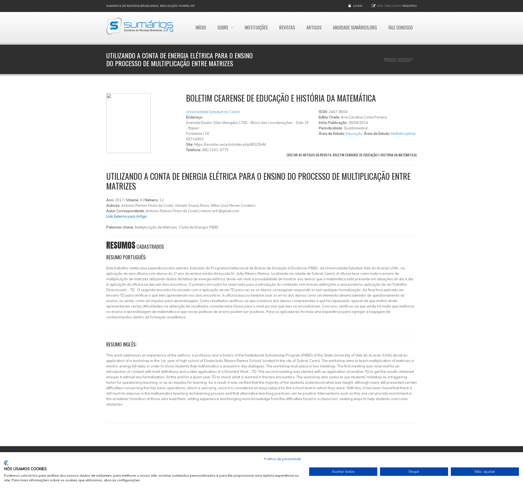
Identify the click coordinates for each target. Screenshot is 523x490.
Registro (410, 6)
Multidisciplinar (403, 133)
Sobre (223, 27)
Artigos (313, 27)
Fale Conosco (400, 27)
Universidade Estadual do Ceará (213, 111)
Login (357, 6)
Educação (354, 133)
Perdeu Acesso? (398, 60)
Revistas (287, 27)
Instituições (256, 27)
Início (201, 27)
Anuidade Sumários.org (355, 27)
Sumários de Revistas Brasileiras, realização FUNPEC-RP (150, 6)
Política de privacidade (282, 459)
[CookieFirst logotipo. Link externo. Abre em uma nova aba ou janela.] (6, 463)
